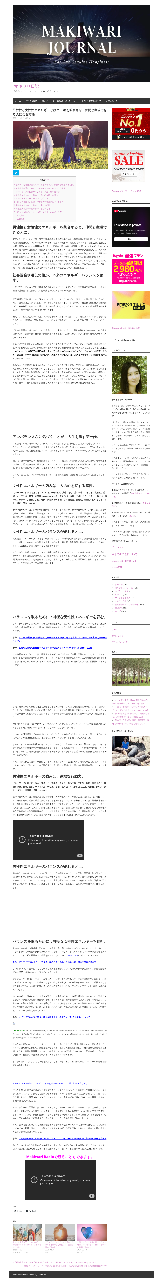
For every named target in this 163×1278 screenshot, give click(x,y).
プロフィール (117, 547)
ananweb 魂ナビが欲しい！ (124, 561)
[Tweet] (16, 173)
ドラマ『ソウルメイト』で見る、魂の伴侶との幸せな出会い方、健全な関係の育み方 (57, 962)
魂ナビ (44, 101)
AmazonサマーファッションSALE (126, 191)
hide (47, 179)
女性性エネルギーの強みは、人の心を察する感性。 (37, 195)
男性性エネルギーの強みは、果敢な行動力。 (34, 205)
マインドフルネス (122, 598)
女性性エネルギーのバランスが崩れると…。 (34, 198)
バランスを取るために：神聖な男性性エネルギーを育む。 (39, 202)
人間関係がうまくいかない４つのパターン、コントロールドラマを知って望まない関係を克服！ (62, 1138)
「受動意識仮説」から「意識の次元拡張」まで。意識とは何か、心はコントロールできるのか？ (55, 1262)
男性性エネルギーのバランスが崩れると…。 (34, 208)
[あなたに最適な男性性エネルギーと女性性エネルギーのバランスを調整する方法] (27, 1232)
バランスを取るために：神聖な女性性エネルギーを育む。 (39, 212)
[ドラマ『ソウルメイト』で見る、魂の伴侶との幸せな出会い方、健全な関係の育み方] (60, 1232)
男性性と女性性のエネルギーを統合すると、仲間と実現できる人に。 (44, 185)
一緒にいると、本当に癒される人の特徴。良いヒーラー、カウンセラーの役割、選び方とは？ (91, 1244)
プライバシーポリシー (121, 642)
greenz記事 (117, 567)
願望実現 (119, 608)
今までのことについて (124, 554)
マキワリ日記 (26, 86)
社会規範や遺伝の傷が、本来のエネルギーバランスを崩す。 (40, 188)
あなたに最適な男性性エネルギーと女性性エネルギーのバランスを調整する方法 (55, 647)
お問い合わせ (111, 101)
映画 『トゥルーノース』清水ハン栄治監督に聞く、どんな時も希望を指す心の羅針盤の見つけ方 (65, 1265)
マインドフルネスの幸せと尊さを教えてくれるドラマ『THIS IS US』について (54, 1017)
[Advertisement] (60, 409)
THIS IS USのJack (19, 1030)
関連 (20, 219)
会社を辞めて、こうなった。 (64, 101)
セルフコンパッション (124, 587)
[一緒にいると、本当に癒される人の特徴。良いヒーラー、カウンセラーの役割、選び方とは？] (92, 1232)
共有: (21, 215)
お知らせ (119, 584)
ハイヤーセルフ (121, 591)
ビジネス (119, 594)
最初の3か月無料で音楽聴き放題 (126, 328)
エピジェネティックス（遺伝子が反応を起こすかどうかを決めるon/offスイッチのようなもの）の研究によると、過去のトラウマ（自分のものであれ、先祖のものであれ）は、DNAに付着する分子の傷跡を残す (60, 351)
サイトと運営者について (91, 101)
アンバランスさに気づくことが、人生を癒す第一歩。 (38, 191)
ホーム (18, 101)
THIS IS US (73, 955)
